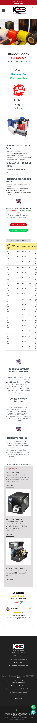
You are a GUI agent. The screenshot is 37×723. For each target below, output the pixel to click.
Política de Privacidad (15, 717)
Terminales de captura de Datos (18, 692)
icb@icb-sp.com (20, 652)
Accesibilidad (25, 717)
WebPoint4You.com (19, 721)
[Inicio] (19, 10)
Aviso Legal (6, 717)
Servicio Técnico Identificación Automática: (18, 686)
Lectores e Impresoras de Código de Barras (18, 689)
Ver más (10, 485)
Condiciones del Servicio (21, 719)
